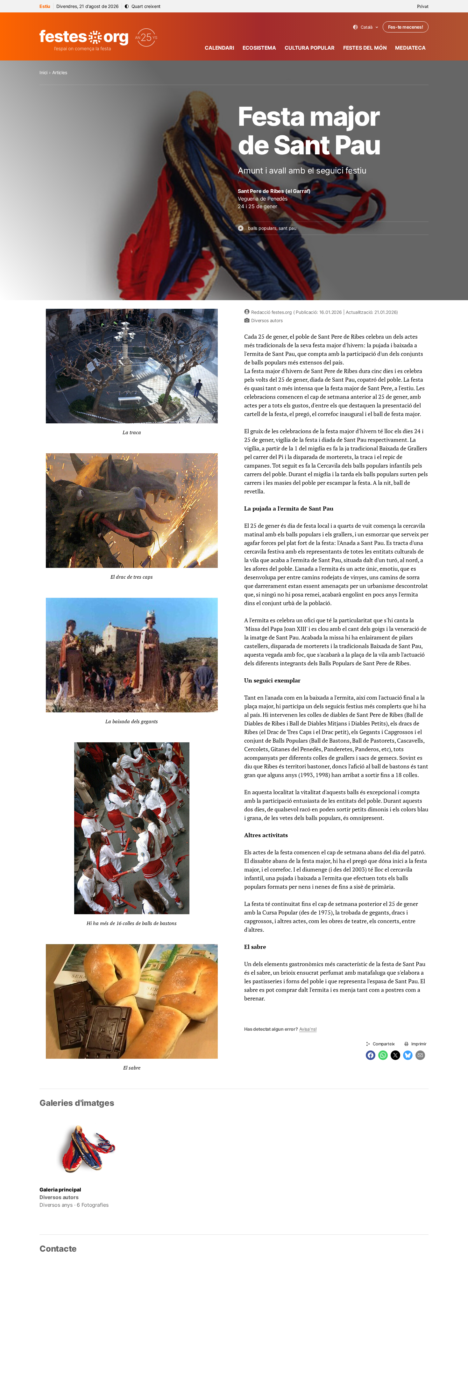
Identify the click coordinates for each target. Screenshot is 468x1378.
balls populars (262, 228)
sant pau (287, 228)
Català (365, 27)
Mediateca (410, 48)
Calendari (219, 48)
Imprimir (419, 1043)
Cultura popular (310, 48)
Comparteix (384, 1043)
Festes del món (365, 48)
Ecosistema (259, 48)
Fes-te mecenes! (405, 27)
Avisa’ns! (308, 1029)
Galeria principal (60, 1189)
